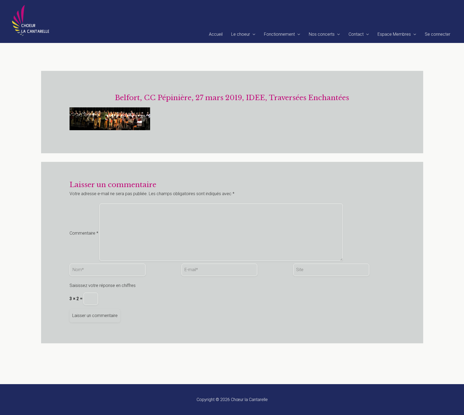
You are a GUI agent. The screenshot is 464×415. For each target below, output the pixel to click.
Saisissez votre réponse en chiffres (103, 285)
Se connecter (437, 34)
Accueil (216, 34)
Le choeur (240, 34)
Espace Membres (394, 34)
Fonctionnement (279, 34)
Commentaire (84, 233)
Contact (356, 34)
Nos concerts (322, 34)
